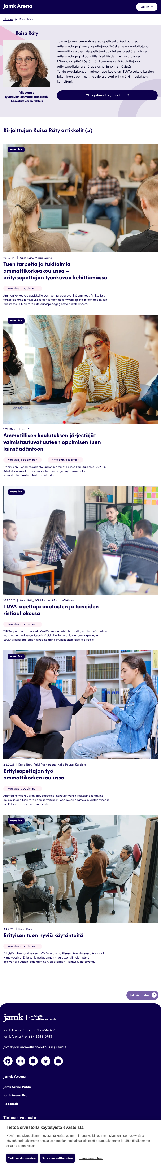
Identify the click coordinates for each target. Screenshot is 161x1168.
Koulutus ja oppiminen (22, 288)
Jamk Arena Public (17, 1087)
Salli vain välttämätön (57, 1158)
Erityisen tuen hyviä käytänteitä (43, 936)
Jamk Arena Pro (15, 1096)
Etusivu (8, 19)
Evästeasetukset (91, 1158)
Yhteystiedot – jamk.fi (113, 97)
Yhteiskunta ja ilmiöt (65, 460)
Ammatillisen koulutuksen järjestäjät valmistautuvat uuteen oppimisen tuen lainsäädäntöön (52, 442)
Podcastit (10, 1104)
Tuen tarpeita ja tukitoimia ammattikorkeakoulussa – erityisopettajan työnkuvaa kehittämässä (55, 271)
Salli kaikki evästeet (22, 1158)
